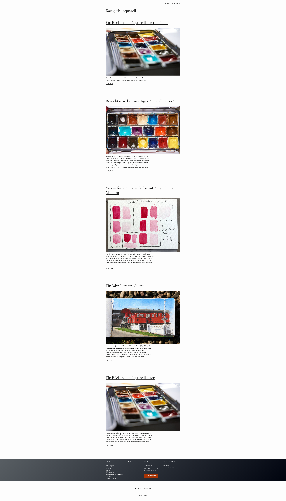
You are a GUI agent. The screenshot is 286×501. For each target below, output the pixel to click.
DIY (107, 470)
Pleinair (108, 476)
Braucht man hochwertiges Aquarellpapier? (140, 101)
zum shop (128, 461)
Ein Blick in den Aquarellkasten (130, 377)
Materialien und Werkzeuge (113, 474)
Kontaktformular (151, 475)
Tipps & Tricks (110, 478)
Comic (107, 469)
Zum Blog (109, 461)
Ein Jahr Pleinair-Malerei (125, 286)
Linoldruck (109, 472)
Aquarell (108, 467)
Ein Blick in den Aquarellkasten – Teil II (137, 22)
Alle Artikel (109, 465)
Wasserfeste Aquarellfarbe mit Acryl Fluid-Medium (139, 190)
